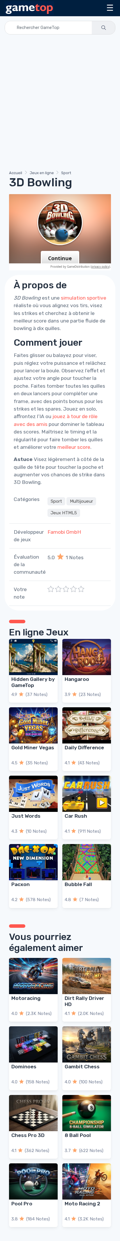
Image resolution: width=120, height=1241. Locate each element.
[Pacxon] (33, 862)
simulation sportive (83, 298)
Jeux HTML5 (64, 512)
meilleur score (73, 447)
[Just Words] (33, 794)
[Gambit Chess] (86, 1044)
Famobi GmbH (64, 532)
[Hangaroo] (86, 657)
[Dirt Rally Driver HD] (86, 976)
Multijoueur (81, 501)
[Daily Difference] (86, 725)
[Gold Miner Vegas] (33, 725)
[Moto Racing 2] (86, 1181)
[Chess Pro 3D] (33, 1113)
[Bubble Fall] (86, 862)
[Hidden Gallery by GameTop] (33, 657)
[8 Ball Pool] (86, 1113)
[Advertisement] (60, 103)
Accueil (15, 173)
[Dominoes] (33, 1044)
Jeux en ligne (42, 173)
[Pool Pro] (33, 1181)
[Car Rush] (86, 794)
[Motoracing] (33, 976)
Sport (66, 173)
